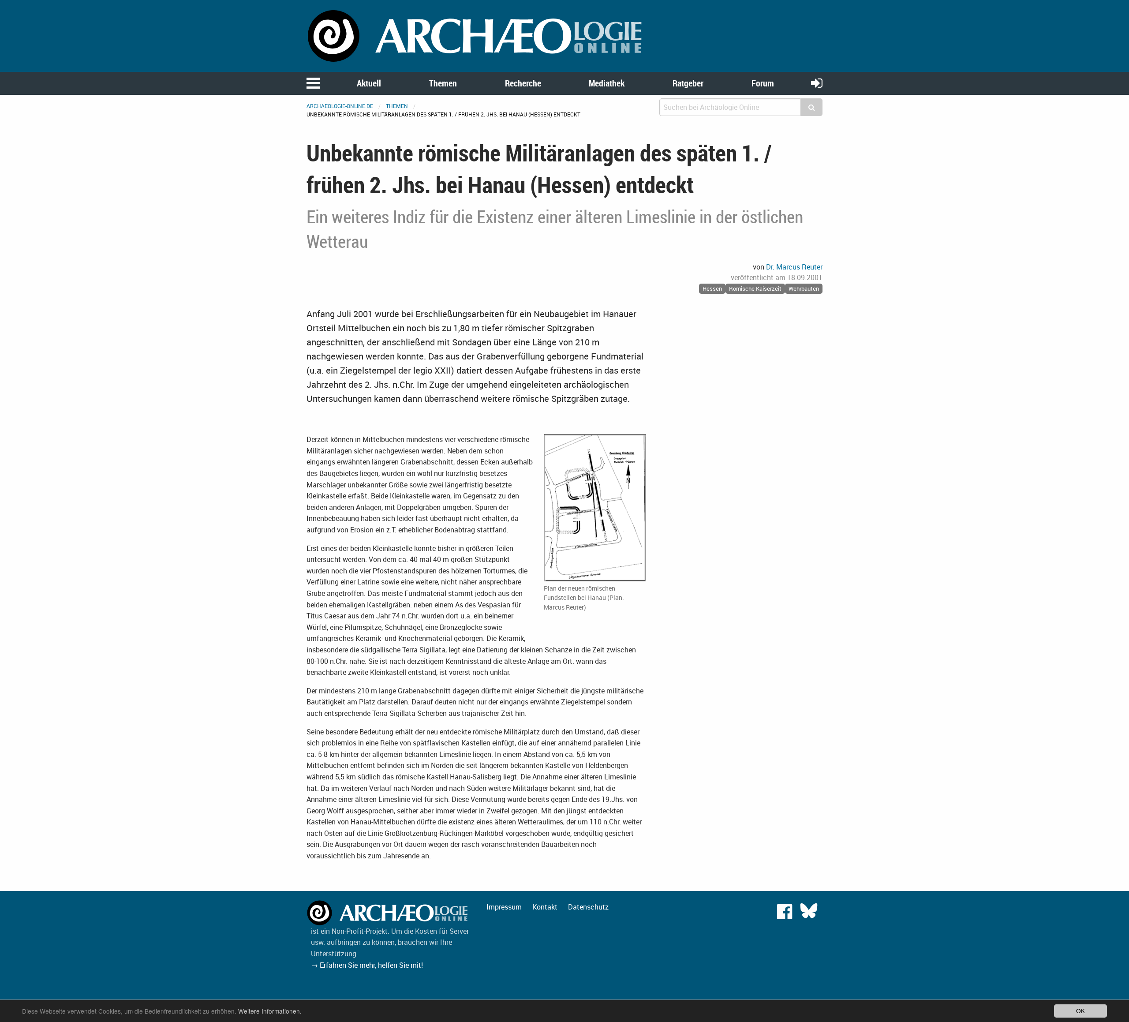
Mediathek (606, 83)
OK (1080, 1010)
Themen (443, 83)
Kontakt (544, 907)
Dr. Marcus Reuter (794, 267)
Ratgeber (688, 83)
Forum (762, 83)
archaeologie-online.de (340, 105)
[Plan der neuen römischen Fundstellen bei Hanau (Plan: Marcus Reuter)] (595, 507)
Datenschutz (588, 907)
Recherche (523, 83)
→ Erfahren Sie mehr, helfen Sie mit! (367, 965)
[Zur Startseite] (476, 35)
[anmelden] (816, 83)
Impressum (504, 907)
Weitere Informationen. (270, 1011)
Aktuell (369, 83)
